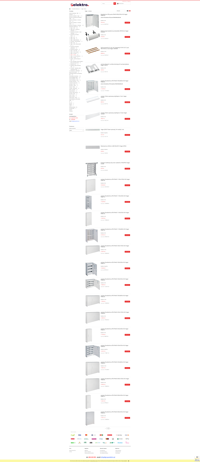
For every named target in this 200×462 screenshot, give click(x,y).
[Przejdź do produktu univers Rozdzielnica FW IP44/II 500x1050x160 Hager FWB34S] (93, 252)
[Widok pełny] (129, 11)
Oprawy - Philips (72, 86)
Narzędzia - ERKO (72, 84)
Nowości (70, 109)
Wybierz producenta (72, 128)
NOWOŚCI (71, 14)
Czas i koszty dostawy (103, 451)
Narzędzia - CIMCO (72, 85)
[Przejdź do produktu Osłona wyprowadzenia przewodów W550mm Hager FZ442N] (93, 37)
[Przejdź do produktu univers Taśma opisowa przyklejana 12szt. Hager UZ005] (93, 103)
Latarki (70, 105)
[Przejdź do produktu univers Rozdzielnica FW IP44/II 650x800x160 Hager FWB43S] (93, 369)
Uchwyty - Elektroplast (73, 88)
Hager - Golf (73, 37)
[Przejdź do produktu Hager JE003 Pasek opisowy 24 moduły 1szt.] (93, 136)
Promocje (70, 111)
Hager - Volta (73, 27)
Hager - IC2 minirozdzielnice (75, 56)
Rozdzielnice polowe (74, 49)
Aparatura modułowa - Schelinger (75, 25)
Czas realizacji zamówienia (104, 453)
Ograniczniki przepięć (73, 72)
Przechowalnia (117, 453)
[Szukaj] (115, 3)
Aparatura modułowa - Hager (74, 15)
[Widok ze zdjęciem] (127, 11)
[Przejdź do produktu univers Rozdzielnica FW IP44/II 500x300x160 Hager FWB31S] (93, 269)
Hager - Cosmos (73, 57)
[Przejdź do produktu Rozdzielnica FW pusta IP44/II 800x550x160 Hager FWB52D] (93, 21)
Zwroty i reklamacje (88, 451)
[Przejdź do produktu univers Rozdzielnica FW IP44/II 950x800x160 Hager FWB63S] (93, 86)
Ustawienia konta (118, 451)
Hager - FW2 (73, 42)
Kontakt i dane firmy (72, 450)
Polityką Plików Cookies (94, 460)
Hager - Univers (73, 54)
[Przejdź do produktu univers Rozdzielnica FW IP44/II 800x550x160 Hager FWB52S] (93, 418)
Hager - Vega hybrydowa (75, 39)
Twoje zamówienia (118, 450)
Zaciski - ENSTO (72, 96)
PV (69, 101)
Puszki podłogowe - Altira (73, 78)
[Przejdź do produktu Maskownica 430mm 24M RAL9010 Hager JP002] (93, 153)
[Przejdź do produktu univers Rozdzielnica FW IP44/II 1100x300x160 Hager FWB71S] (93, 202)
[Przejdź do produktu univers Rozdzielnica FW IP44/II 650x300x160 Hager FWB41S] (93, 335)
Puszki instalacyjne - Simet (73, 80)
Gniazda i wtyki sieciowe (73, 92)
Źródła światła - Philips (73, 97)
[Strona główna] (79, 5)
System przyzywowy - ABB (73, 13)
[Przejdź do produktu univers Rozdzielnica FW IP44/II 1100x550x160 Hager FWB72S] (93, 219)
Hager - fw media (74, 53)
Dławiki (70, 104)
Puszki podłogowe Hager (73, 77)
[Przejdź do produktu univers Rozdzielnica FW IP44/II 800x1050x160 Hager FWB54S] (93, 385)
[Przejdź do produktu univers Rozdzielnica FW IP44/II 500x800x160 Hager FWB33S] (93, 302)
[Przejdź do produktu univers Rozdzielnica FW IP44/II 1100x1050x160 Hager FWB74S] (93, 186)
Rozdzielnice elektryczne (73, 26)
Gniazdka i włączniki (72, 81)
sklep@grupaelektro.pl (75, 121)
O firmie (70, 451)
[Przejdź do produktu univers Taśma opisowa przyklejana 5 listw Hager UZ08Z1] (93, 119)
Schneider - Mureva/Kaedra (75, 41)
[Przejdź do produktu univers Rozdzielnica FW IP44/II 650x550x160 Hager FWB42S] (93, 352)
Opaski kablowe (72, 90)
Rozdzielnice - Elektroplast (75, 70)
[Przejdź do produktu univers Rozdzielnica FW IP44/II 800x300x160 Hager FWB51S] (93, 402)
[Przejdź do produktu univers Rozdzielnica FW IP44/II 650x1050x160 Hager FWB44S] (93, 319)
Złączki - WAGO (72, 95)
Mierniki (70, 103)
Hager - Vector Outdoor (75, 52)
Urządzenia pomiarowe (73, 82)
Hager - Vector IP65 (74, 50)
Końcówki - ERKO (72, 93)
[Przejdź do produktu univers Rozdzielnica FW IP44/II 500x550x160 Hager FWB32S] (93, 286)
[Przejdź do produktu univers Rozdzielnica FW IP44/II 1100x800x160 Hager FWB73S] (93, 236)
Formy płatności (102, 450)
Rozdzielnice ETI (73, 64)
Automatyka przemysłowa (73, 76)
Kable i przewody (72, 89)
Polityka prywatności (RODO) (89, 453)
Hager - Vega (73, 38)
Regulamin (86, 450)
